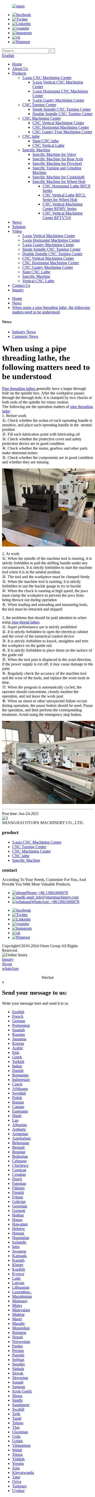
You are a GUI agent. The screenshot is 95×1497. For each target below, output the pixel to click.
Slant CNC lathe (45, 141)
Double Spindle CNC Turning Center (62, 114)
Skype (7, 964)
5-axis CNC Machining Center (46, 78)
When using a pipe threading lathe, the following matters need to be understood (51, 309)
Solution (19, 227)
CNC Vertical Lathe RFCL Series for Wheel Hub (64, 197)
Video (17, 231)
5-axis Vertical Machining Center (48, 236)
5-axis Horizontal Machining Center (51, 240)
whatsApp (10, 968)
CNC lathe (31, 136)
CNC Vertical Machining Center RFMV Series (63, 206)
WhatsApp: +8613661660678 (55, 902)
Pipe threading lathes (19, 388)
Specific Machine (36, 150)
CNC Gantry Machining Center (47, 267)
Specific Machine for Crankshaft (58, 177)
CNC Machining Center (41, 118)
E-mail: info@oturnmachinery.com (51, 897)
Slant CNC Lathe (36, 272)
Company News (25, 336)
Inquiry (18, 290)
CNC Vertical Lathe (48, 145)
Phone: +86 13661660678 (47, 893)
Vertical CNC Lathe (38, 281)
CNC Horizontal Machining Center (60, 127)
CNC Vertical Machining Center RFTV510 (63, 215)
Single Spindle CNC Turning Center (61, 109)
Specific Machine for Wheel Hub (58, 181)
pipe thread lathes (26, 622)
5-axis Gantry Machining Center (58, 100)
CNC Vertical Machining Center (58, 123)
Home (17, 64)
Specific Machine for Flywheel (57, 163)
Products (19, 73)
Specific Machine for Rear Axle (57, 159)
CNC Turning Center (39, 105)
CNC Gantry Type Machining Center (62, 132)
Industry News (24, 332)
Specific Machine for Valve (54, 154)
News (17, 222)
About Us (20, 68)
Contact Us (21, 285)
